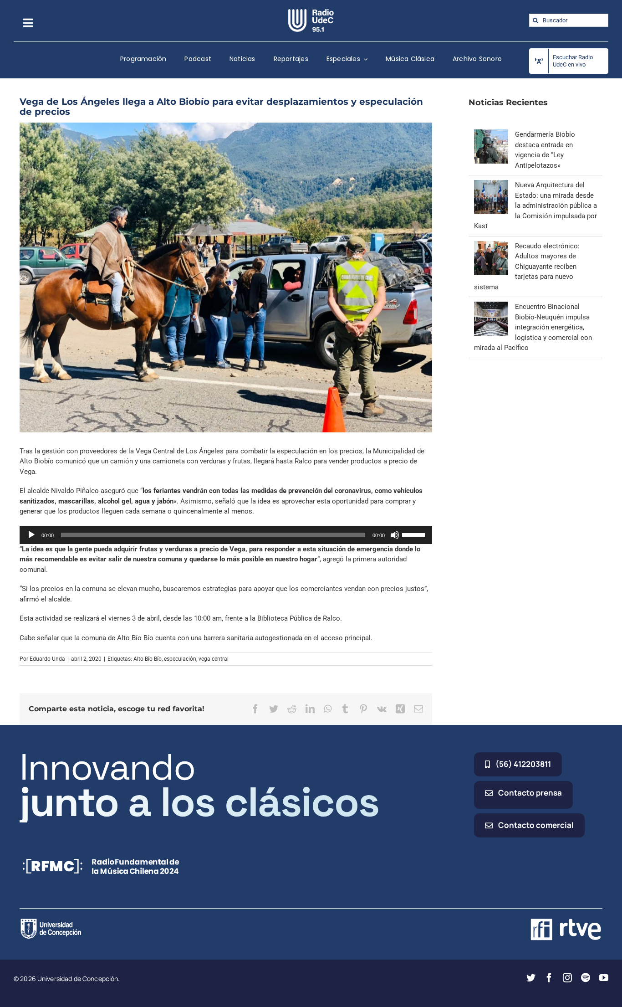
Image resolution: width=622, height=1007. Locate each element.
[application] (226, 535)
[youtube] (603, 977)
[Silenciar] (394, 534)
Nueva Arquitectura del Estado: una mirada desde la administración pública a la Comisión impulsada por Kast (535, 205)
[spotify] (585, 977)
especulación (180, 659)
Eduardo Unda (47, 659)
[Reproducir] (31, 534)
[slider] (415, 534)
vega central (214, 659)
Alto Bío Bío (147, 659)
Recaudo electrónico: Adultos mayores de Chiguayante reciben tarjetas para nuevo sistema (527, 266)
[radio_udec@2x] (311, 12)
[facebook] (549, 977)
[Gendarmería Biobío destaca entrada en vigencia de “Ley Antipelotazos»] (491, 134)
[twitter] (530, 977)
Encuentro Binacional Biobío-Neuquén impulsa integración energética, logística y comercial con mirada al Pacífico (533, 327)
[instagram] (567, 977)
